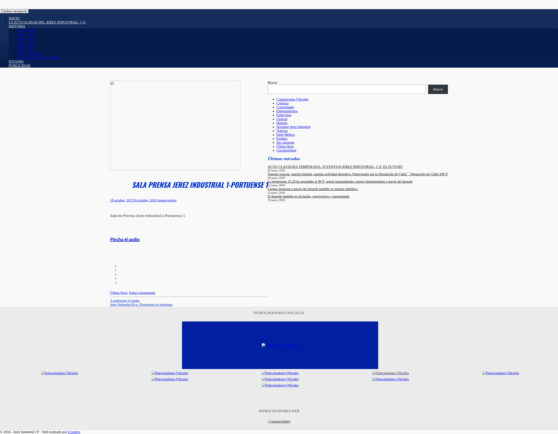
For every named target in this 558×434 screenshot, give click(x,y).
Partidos (282, 138)
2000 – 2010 (26, 50)
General (281, 119)
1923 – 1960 (26, 30)
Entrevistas (283, 115)
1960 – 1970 (26, 34)
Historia (17, 26)
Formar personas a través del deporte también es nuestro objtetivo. (313, 189)
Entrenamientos (287, 111)
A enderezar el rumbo (125, 300)
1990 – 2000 (26, 46)
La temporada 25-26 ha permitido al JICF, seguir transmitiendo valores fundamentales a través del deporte (340, 181)
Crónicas (282, 103)
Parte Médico (285, 135)
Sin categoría (285, 142)
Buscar (272, 82)
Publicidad (19, 65)
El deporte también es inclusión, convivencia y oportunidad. (309, 196)
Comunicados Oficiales (292, 99)
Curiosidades (285, 107)
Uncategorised (286, 150)
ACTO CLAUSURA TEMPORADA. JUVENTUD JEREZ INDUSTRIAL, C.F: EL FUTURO (335, 167)
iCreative (74, 432)
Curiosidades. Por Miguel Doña (39, 58)
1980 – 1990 (26, 42)
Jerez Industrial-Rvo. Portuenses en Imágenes (141, 304)
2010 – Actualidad (30, 54)
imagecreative (167, 200)
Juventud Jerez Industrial (293, 127)
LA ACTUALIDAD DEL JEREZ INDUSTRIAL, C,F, (47, 22)
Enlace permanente (142, 293)
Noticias (282, 131)
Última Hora (118, 293)
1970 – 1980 (26, 38)
